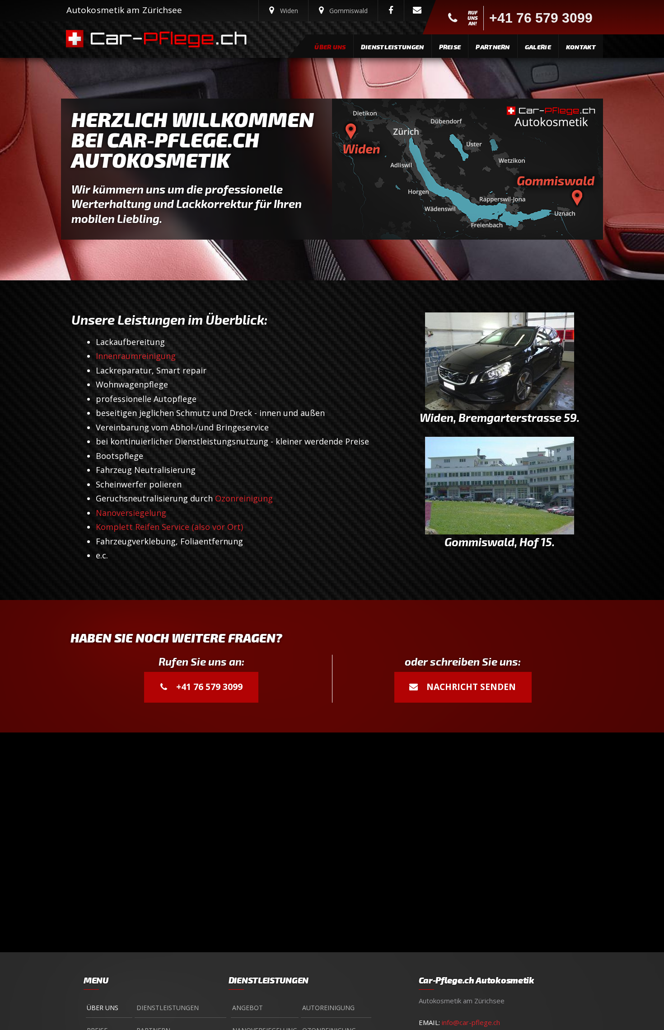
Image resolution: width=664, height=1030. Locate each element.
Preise (450, 47)
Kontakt (581, 47)
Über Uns (330, 47)
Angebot (247, 1007)
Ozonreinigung (244, 498)
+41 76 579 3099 (208, 687)
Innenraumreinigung (136, 355)
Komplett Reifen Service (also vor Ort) (169, 526)
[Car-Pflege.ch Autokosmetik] (173, 40)
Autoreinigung (328, 1007)
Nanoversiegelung (131, 512)
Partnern (493, 47)
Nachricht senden (470, 687)
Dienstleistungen (392, 47)
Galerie (538, 47)
